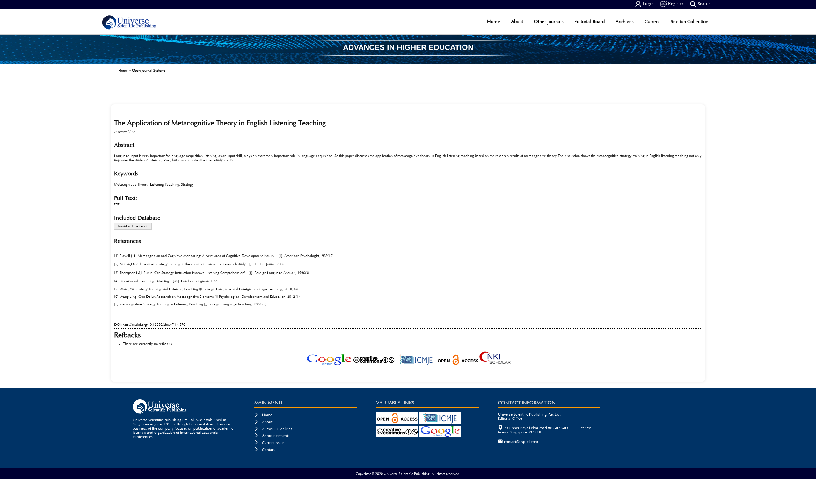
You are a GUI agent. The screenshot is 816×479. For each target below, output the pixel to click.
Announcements (271, 436)
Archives (625, 21)
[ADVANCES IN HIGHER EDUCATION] (408, 61)
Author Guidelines (273, 429)
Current (652, 21)
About (517, 21)
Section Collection (689, 21)
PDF (117, 204)
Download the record (132, 226)
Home (493, 21)
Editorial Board (589, 21)
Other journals (549, 21)
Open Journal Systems (148, 70)
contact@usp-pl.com (521, 442)
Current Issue (269, 443)
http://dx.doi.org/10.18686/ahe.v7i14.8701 (155, 325)
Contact (264, 450)
